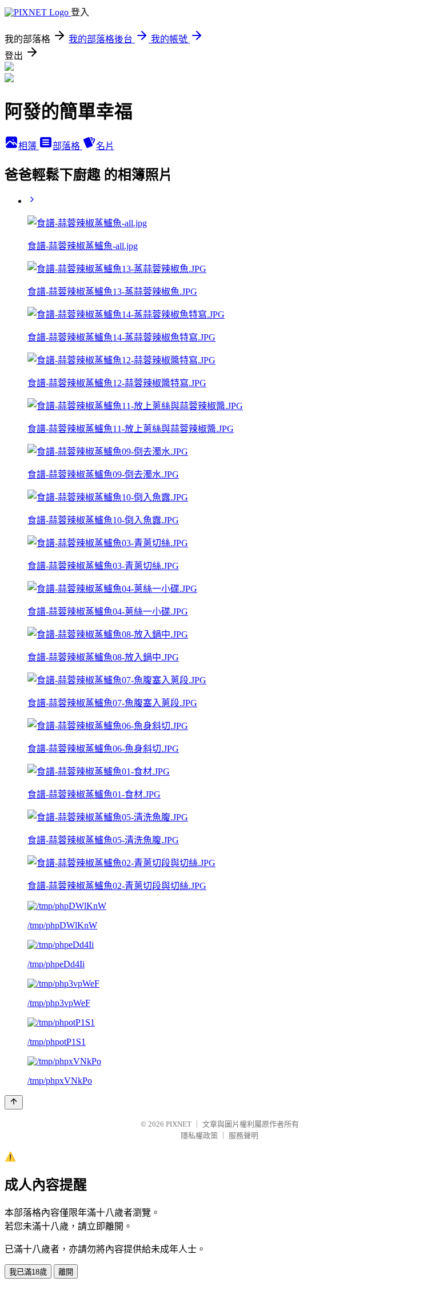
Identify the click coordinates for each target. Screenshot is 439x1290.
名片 (105, 146)
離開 (65, 1272)
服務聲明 (243, 1135)
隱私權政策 (199, 1135)
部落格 (67, 146)
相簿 (28, 146)
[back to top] (14, 1102)
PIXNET (178, 1124)
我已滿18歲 (28, 1272)
